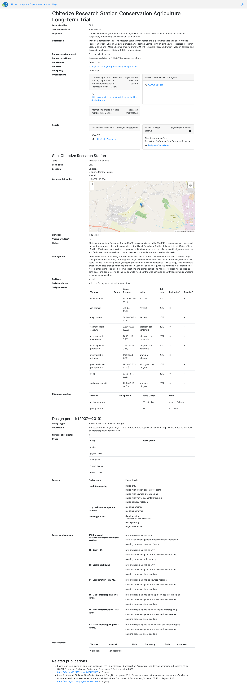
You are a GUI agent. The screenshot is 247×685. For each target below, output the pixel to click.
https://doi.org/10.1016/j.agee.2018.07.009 (77, 681)
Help (54, 4)
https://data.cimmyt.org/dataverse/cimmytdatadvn (113, 66)
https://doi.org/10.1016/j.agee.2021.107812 (77, 672)
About (47, 4)
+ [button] (92, 184)
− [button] (92, 188)
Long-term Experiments (30, 4)
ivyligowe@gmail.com (159, 145)
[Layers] (190, 185)
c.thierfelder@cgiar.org (106, 139)
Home (14, 4)
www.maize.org (155, 84)
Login (241, 4)
